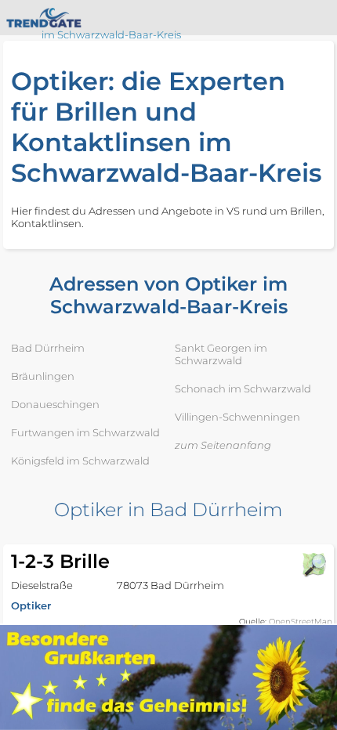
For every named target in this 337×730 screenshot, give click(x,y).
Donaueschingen (55, 404)
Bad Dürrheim (48, 348)
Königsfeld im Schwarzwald (80, 460)
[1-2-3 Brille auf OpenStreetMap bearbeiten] (313, 564)
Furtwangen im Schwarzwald (85, 432)
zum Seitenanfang (223, 445)
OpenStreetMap (300, 621)
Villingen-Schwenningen (237, 416)
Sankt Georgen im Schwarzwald (221, 354)
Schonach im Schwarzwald (243, 388)
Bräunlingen (42, 376)
